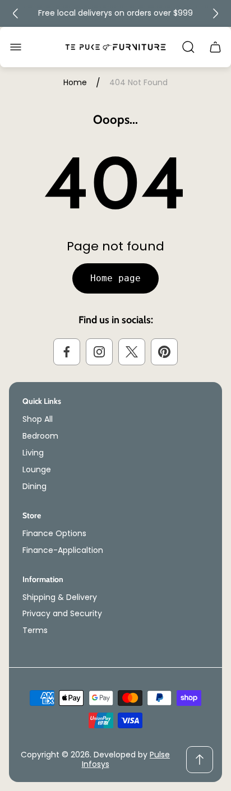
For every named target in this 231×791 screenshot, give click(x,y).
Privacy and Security (62, 613)
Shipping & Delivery (59, 597)
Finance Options (54, 533)
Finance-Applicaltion (62, 550)
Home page (115, 278)
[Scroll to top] (199, 759)
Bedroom (40, 435)
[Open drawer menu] (16, 47)
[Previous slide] (15, 13)
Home (75, 83)
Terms (35, 630)
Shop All (37, 419)
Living (33, 452)
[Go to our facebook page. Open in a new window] (66, 351)
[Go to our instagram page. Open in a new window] (99, 351)
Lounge (36, 469)
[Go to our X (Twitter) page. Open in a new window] (131, 351)
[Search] (188, 47)
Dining (34, 486)
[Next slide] (215, 13)
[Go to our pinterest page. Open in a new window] (164, 351)
